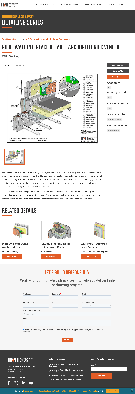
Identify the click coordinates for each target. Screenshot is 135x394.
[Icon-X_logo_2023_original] (16, 383)
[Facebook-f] (8, 383)
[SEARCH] (131, 5)
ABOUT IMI (111, 5)
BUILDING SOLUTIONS (41, 5)
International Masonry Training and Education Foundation (66, 365)
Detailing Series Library (12, 39)
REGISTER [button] (112, 391)
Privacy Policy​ (12, 377)
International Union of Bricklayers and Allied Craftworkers (66, 371)
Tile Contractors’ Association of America (65, 380)
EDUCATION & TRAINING (94, 5)
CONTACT (123, 5)
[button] (132, 391)
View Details (12, 256)
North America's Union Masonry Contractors (66, 376)
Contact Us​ (21, 377)
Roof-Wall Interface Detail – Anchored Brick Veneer (47, 39)
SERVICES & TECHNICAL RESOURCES (67, 5)
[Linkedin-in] (23, 383)
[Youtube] (31, 383)
